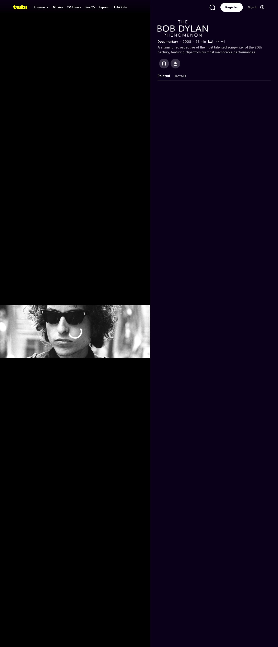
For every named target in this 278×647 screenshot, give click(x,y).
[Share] (175, 63)
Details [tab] (180, 76)
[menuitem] (41, 7)
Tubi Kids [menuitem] (120, 7)
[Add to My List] (164, 63)
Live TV (90, 7)
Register (231, 7)
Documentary (168, 42)
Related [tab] (164, 76)
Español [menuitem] (104, 7)
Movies (58, 7)
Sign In (252, 7)
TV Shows (74, 7)
